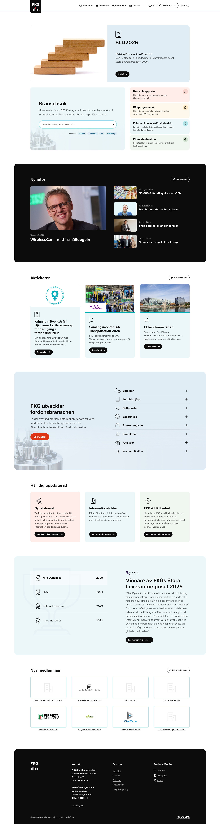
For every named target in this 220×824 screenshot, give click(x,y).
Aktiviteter (104, 5)
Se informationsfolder (102, 534)
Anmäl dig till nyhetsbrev (48, 534)
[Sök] (113, 124)
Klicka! (121, 74)
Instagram (162, 775)
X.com (160, 780)
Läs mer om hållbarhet (156, 534)
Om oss (136, 5)
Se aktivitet (42, 352)
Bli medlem (120, 5)
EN (152, 5)
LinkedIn (161, 770)
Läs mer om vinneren (138, 639)
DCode (71, 817)
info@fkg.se (77, 805)
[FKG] (35, 6)
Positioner (87, 5)
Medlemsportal (169, 5)
